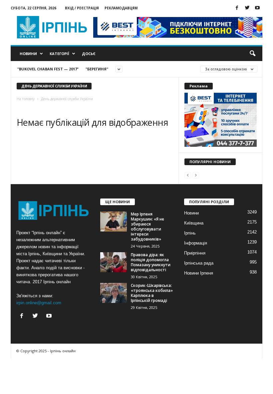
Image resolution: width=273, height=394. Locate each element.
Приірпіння (194, 253)
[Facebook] (237, 8)
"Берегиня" (97, 68)
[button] (252, 53)
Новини (28, 53)
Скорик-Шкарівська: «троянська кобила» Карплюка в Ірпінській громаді (152, 293)
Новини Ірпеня (198, 273)
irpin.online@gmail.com (38, 302)
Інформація (195, 243)
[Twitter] (247, 8)
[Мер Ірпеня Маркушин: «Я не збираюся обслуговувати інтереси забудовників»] (113, 222)
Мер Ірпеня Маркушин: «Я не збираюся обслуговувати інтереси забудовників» (147, 226)
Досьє (89, 53)
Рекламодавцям (121, 8)
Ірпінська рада (198, 263)
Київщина (193, 223)
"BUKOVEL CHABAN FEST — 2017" (48, 68)
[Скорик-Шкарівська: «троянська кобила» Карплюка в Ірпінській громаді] (113, 293)
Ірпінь (190, 233)
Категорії (59, 53)
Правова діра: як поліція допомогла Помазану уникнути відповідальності (150, 262)
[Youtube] (257, 8)
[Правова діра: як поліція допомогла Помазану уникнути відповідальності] (113, 262)
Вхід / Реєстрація (82, 8)
